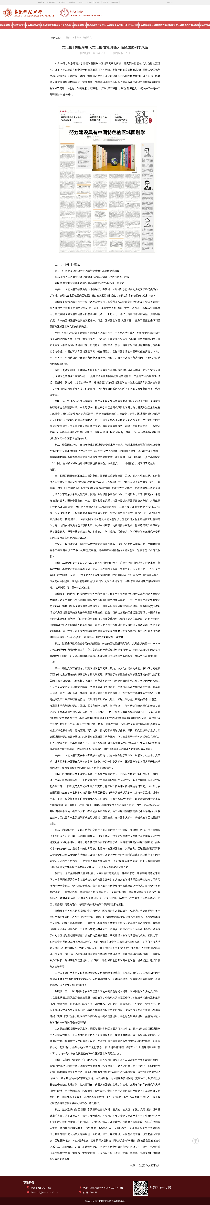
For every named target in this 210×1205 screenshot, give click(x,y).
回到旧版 (114, 2)
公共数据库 (51, 2)
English (169, 2)
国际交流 (204, 25)
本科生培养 (152, 25)
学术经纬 (76, 37)
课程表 (170, 25)
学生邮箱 (72, 2)
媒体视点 (87, 37)
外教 (136, 25)
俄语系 (9, 25)
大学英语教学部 (33, 25)
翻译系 (90, 25)
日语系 (63, 25)
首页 (68, 37)
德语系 (77, 25)
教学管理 (143, 25)
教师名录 (45, 25)
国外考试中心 (127, 25)
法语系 (70, 25)
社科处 (89, 2)
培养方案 (162, 25)
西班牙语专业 (19, 25)
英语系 (57, 25)
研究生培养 (178, 25)
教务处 (97, 2)
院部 (51, 25)
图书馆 (81, 2)
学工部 (105, 2)
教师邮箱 (62, 2)
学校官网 (41, 2)
